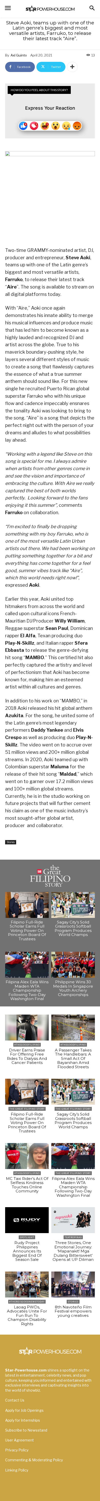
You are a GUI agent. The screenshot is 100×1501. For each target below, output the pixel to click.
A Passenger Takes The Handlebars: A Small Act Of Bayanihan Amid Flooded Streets (73, 1058)
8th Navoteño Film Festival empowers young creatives (73, 1311)
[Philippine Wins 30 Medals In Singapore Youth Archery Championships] (73, 965)
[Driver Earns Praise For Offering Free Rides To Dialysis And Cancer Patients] (27, 1028)
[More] (72, 67)
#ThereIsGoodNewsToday (27, 1301)
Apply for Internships (22, 1420)
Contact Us (14, 1400)
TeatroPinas (73, 1237)
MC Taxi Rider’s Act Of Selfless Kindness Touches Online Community (27, 1185)
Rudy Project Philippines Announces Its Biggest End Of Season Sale (27, 1251)
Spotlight (27, 1237)
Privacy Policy (16, 1450)
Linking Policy (16, 1470)
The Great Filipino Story (27, 1108)
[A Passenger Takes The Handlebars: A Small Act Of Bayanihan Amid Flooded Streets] (73, 1028)
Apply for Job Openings (24, 1410)
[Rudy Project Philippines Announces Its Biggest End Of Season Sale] (27, 1220)
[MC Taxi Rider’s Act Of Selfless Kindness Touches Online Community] (27, 1156)
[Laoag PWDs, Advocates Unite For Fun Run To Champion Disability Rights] (27, 1284)
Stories (11, 842)
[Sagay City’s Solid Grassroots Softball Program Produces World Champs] (73, 905)
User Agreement (19, 1440)
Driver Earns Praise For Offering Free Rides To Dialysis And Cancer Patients (27, 1056)
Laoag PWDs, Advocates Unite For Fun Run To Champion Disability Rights (27, 1315)
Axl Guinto (19, 55)
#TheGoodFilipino (27, 1044)
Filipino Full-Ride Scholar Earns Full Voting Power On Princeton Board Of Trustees (27, 930)
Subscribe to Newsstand (26, 1430)
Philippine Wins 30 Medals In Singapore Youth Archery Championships (73, 988)
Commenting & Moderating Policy (34, 1460)
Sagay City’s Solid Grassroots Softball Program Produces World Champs (73, 928)
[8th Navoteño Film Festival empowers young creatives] (73, 1284)
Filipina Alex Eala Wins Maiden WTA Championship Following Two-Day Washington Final (27, 990)
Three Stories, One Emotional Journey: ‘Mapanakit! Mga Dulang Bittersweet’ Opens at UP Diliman (73, 1251)
